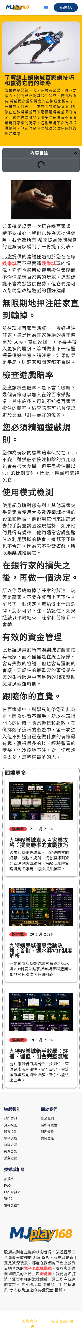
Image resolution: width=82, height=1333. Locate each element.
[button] (45, 7)
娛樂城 (9, 263)
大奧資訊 (30, 1321)
